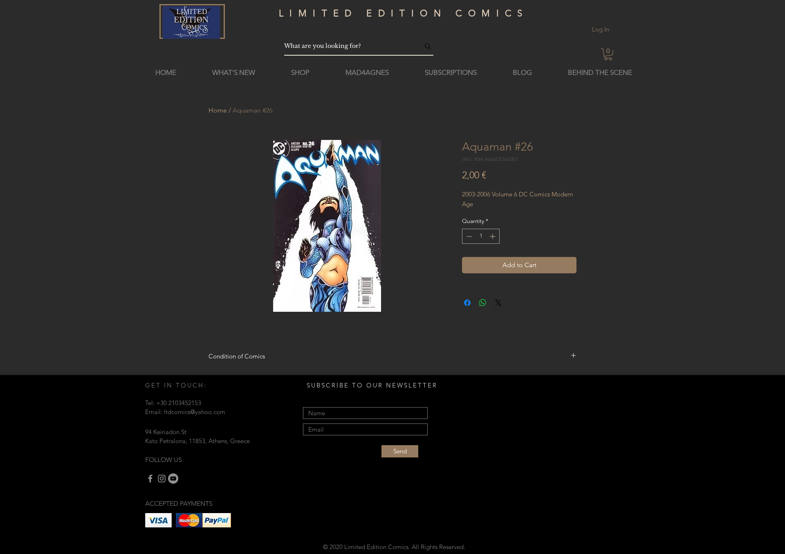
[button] (608, 54)
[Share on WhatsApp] (483, 303)
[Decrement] (468, 236)
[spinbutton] (480, 236)
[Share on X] (498, 303)
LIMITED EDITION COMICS (404, 13)
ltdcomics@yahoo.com (194, 412)
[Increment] (493, 236)
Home (218, 110)
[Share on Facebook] (467, 303)
